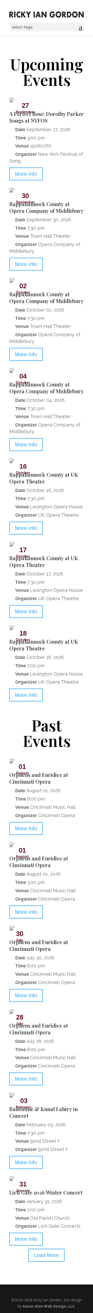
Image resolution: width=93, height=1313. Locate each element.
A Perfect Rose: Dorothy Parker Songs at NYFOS (46, 117)
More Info (26, 174)
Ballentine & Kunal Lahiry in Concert (43, 1112)
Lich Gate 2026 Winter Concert (45, 1192)
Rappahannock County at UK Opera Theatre (43, 478)
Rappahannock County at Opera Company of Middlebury (46, 207)
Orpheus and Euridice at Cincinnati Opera (38, 778)
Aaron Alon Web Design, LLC (48, 1306)
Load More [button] (46, 1255)
